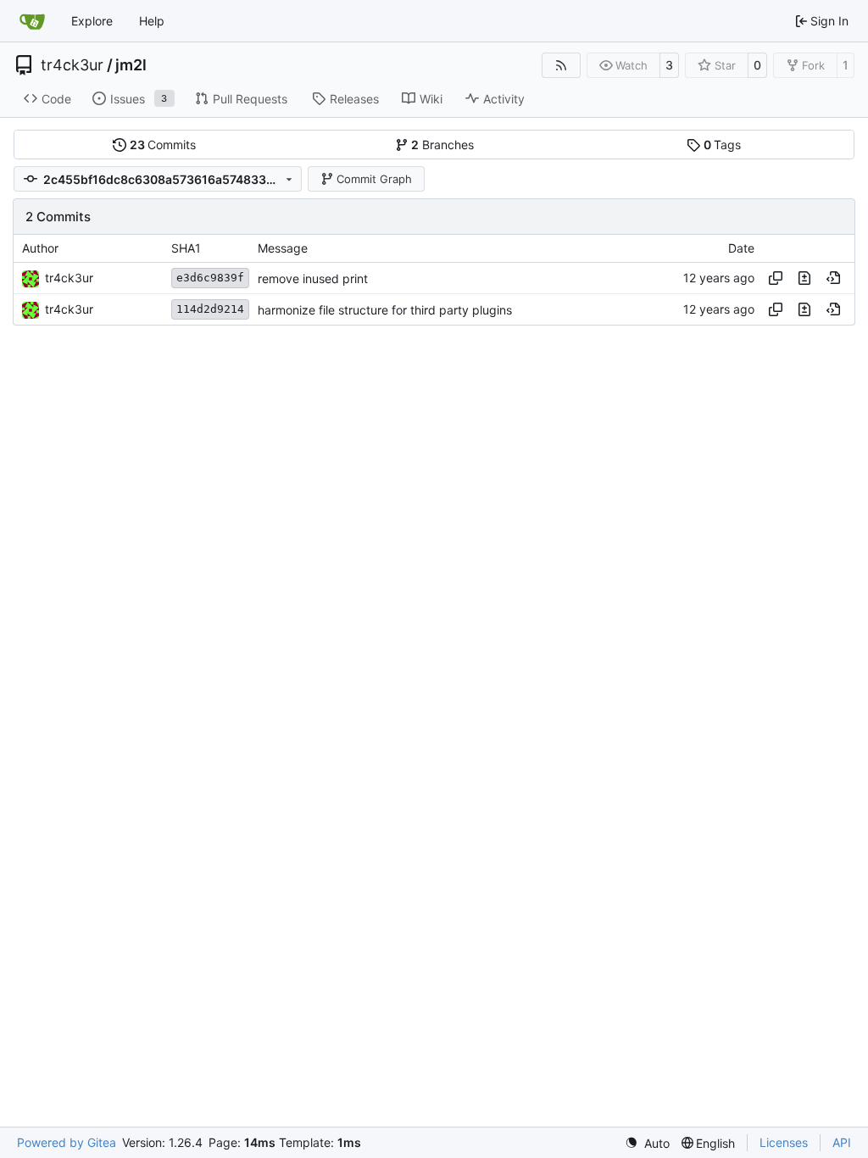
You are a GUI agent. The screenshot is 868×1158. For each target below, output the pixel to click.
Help (151, 21)
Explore (92, 21)
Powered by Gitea (66, 1142)
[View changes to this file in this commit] (804, 278)
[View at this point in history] (833, 278)
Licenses (784, 1142)
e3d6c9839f (210, 277)
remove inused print (313, 278)
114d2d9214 (210, 309)
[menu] (647, 1143)
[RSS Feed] (561, 65)
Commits (163, 144)
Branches (442, 144)
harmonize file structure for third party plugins (385, 310)
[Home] (32, 21)
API (841, 1142)
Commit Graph (374, 179)
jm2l (131, 65)
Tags (723, 144)
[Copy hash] (775, 278)
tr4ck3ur (72, 65)
